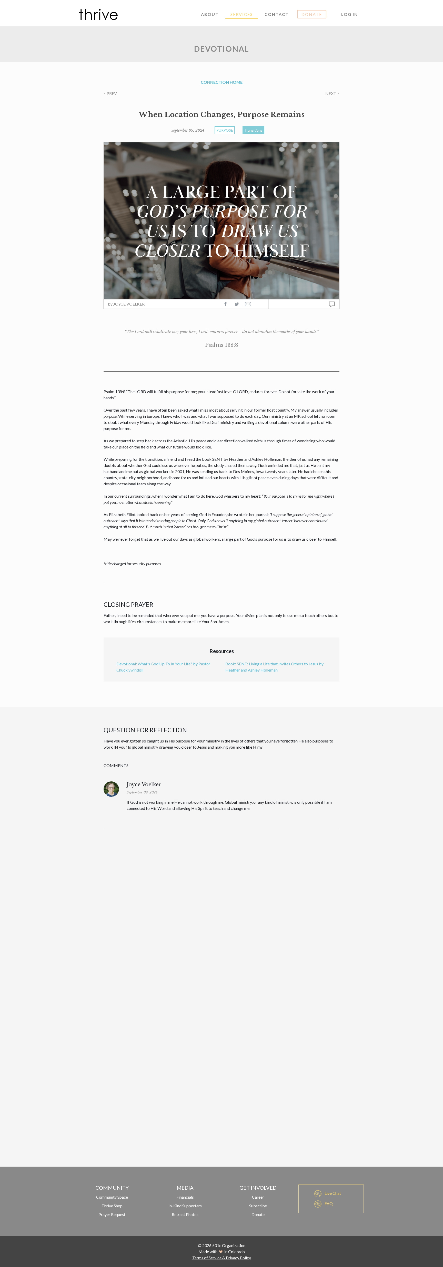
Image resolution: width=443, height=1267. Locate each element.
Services (241, 14)
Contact (277, 14)
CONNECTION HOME (222, 82)
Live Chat (332, 1193)
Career (258, 1197)
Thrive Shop (112, 1205)
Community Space (112, 1197)
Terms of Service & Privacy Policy (221, 1257)
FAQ (328, 1203)
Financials (185, 1197)
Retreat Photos (185, 1214)
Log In (349, 14)
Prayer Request (111, 1214)
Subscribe (258, 1205)
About (210, 14)
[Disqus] (221, 904)
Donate (311, 14)
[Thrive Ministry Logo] (98, 14)
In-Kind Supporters (185, 1205)
